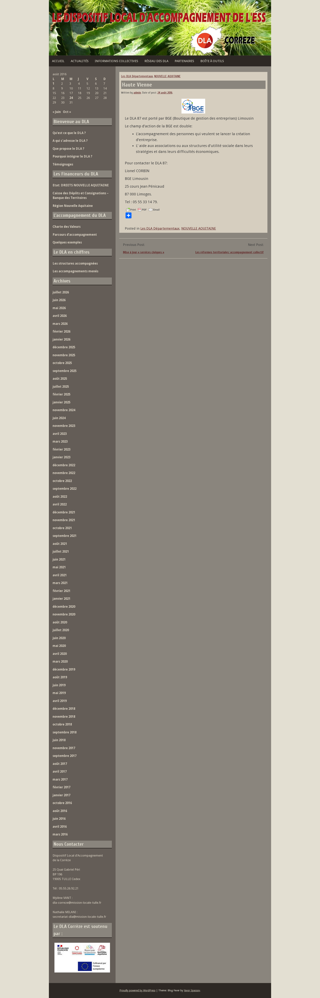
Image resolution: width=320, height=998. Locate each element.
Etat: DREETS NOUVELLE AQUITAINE (81, 185)
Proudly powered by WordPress (137, 990)
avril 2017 (60, 771)
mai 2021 (59, 567)
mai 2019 (59, 693)
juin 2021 (59, 559)
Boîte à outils (212, 61)
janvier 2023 (61, 457)
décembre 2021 (64, 512)
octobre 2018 (62, 724)
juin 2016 (59, 819)
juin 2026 (59, 300)
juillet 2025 (61, 386)
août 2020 (60, 622)
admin (137, 92)
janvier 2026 (61, 339)
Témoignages (63, 164)
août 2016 (60, 811)
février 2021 (61, 591)
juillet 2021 (61, 551)
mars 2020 (60, 661)
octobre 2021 (62, 528)
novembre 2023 (64, 426)
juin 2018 (59, 740)
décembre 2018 (64, 709)
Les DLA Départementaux (137, 76)
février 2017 (61, 787)
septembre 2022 (64, 488)
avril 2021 (60, 575)
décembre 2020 (64, 606)
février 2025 (61, 394)
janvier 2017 (61, 795)
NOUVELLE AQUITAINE (167, 76)
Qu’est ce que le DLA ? (69, 133)
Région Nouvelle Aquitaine (73, 206)
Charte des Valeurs (67, 227)
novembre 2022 (64, 473)
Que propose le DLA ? (68, 148)
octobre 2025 (62, 363)
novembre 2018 (64, 716)
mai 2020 (59, 646)
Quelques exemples (67, 242)
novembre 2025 (64, 355)
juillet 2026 (61, 292)
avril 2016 (60, 826)
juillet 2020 (61, 630)
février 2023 (61, 449)
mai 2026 (59, 308)
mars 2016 (60, 834)
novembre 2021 (64, 520)
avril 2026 (60, 316)
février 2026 (61, 331)
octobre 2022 (62, 481)
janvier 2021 (61, 599)
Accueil (58, 61)
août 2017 (60, 764)
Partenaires (184, 61)
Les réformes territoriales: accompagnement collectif (229, 252)
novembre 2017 (64, 748)
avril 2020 (60, 654)
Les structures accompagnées (75, 263)
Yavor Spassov (192, 990)
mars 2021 (60, 583)
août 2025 (60, 378)
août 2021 (60, 544)
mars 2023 (60, 441)
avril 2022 (60, 504)
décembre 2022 (64, 465)
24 (71, 98)
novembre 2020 (64, 614)
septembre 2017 (64, 756)
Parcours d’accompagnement (75, 234)
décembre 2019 (64, 669)
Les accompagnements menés (75, 271)
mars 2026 (60, 324)
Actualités (80, 61)
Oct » (67, 112)
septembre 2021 (64, 536)
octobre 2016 (62, 803)
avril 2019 (60, 701)
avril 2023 (60, 434)
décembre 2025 (64, 347)
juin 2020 (59, 638)
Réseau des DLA (156, 61)
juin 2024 (59, 418)
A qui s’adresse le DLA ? (70, 141)
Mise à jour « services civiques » (143, 252)
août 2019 (60, 677)
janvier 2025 (61, 402)
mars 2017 (60, 779)
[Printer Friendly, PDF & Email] (143, 209)
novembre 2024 (64, 410)
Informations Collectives (116, 61)
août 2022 (60, 496)
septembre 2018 (64, 732)
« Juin (57, 112)
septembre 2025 (64, 371)
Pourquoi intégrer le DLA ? (72, 156)
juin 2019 (59, 685)
